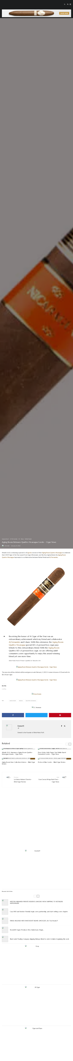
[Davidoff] (36, 10)
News (22, 539)
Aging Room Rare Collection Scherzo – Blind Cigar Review (18, 763)
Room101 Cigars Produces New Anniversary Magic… (27, 930)
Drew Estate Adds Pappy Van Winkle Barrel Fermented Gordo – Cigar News (52, 753)
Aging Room (5, 539)
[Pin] (60, 715)
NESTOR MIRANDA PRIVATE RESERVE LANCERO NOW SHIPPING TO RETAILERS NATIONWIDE (36, 902)
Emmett (7, 546)
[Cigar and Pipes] (36, 1028)
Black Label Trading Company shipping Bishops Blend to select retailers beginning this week (39, 939)
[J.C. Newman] (36, 707)
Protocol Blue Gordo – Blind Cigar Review (51, 762)
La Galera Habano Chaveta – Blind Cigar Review (23, 780)
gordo (30, 552)
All (19, 539)
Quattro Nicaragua (56, 552)
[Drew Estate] (36, 694)
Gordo (21, 700)
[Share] (13, 715)
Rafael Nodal (28, 539)
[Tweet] (36, 715)
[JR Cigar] (36, 987)
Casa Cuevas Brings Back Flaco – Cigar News (48, 780)
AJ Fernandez (13, 539)
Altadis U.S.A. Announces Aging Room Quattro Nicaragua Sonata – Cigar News (17, 753)
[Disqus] (36, 815)
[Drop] (36, 946)
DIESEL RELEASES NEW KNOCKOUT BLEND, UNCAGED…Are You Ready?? (34, 921)
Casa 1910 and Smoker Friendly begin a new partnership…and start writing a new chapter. (39, 911)
